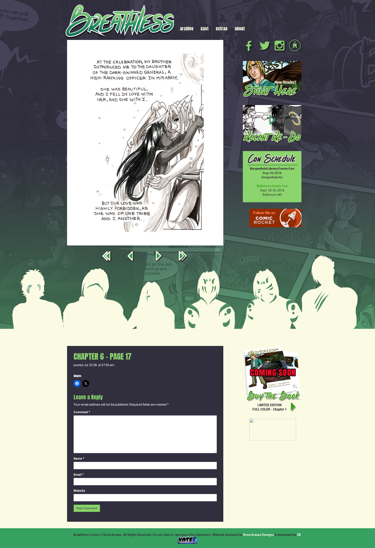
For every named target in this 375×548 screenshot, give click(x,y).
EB (299, 534)
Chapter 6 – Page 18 (159, 257)
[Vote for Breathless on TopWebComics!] (187, 540)
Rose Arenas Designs (258, 534)
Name (79, 458)
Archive (186, 28)
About (240, 28)
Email (79, 474)
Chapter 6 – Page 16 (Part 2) (130, 257)
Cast (205, 28)
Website (79, 490)
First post (107, 257)
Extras (221, 28)
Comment (82, 412)
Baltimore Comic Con (272, 186)
